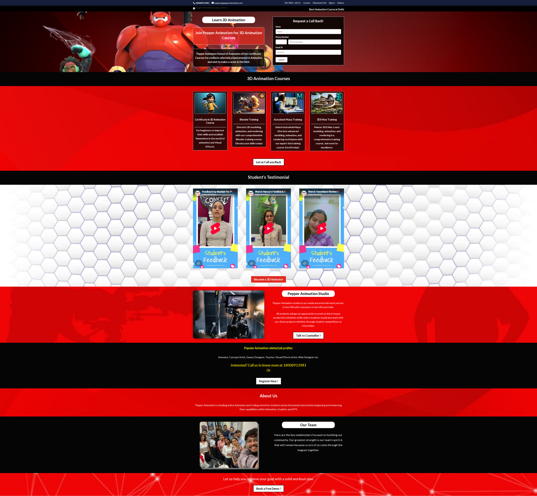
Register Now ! (268, 381)
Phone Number (282, 37)
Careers (306, 3)
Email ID (279, 48)
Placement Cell (319, 3)
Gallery (340, 3)
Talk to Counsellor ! (308, 335)
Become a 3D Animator (268, 279)
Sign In (332, 3)
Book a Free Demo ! (268, 488)
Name (278, 27)
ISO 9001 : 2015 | (292, 3)
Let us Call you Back (268, 162)
